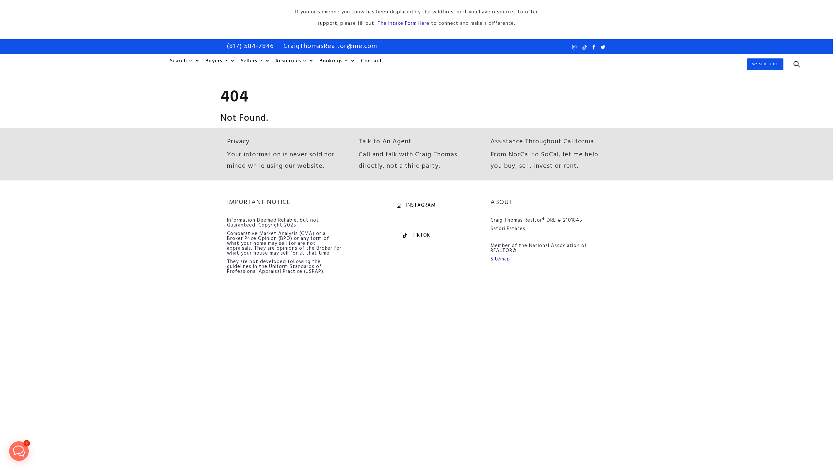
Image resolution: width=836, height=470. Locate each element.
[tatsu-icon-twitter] (603, 46)
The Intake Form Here (403, 23)
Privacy (238, 141)
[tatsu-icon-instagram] (574, 46)
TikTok (421, 235)
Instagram (421, 205)
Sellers (249, 61)
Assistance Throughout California (542, 141)
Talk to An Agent (385, 141)
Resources (288, 61)
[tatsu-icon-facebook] (594, 46)
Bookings (331, 61)
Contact (371, 61)
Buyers (213, 61)
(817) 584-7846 (250, 46)
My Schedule (765, 64)
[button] (19, 451)
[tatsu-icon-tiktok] (584, 46)
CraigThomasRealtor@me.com (330, 46)
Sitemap (500, 259)
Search (178, 61)
